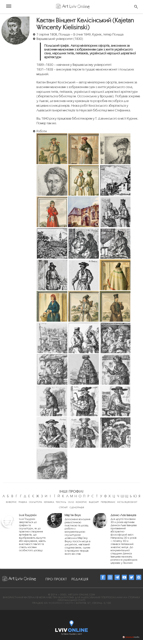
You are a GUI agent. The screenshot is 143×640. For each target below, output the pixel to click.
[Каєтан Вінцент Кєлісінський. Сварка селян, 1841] (51, 369)
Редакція (80, 579)
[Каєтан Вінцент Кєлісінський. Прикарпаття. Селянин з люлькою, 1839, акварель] (83, 306)
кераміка (49, 502)
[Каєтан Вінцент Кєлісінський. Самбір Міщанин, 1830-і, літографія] (83, 274)
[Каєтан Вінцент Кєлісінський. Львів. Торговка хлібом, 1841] (51, 432)
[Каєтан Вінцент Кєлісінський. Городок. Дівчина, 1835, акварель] (51, 148)
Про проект (56, 579)
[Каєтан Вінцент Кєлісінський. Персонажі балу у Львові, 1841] (115, 432)
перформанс (108, 502)
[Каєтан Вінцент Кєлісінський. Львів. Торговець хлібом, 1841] (115, 400)
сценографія (77, 507)
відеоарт (94, 502)
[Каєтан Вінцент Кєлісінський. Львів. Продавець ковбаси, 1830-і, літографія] (51, 274)
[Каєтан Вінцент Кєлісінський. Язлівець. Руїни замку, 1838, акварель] (83, 211)
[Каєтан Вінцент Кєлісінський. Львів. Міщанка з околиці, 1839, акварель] (51, 306)
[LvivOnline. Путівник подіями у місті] (71, 625)
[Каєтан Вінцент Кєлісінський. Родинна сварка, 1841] (83, 337)
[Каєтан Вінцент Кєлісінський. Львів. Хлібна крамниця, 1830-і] (115, 243)
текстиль (61, 502)
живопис (11, 502)
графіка (22, 502)
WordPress (55, 603)
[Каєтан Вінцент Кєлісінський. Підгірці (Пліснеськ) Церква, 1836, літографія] (115, 180)
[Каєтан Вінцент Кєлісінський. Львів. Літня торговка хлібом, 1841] (115, 369)
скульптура (35, 502)
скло (71, 502)
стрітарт (63, 507)
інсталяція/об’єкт (127, 502)
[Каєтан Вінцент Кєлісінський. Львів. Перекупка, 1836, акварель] (83, 148)
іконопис (81, 502)
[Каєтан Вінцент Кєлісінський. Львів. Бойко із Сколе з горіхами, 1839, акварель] (115, 274)
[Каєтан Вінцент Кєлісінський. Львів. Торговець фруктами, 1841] (83, 400)
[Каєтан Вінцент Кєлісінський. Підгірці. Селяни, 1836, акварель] (83, 180)
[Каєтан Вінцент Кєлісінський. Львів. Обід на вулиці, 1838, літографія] (115, 211)
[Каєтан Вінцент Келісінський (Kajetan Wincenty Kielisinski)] (15, 18)
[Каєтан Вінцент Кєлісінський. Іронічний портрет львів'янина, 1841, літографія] (115, 337)
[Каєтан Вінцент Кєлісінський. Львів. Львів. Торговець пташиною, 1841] (51, 400)
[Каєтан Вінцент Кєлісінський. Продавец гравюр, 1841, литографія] (51, 337)
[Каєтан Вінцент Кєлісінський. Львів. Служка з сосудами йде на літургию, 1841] (83, 432)
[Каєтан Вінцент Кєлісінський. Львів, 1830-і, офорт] (51, 243)
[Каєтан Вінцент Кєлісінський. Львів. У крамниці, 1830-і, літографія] (83, 243)
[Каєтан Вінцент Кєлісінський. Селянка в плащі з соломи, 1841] (83, 369)
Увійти (69, 603)
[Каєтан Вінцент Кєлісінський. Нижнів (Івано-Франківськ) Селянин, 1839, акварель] (115, 306)
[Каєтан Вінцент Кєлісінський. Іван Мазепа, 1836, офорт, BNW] (115, 148)
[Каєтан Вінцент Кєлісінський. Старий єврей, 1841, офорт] (51, 463)
